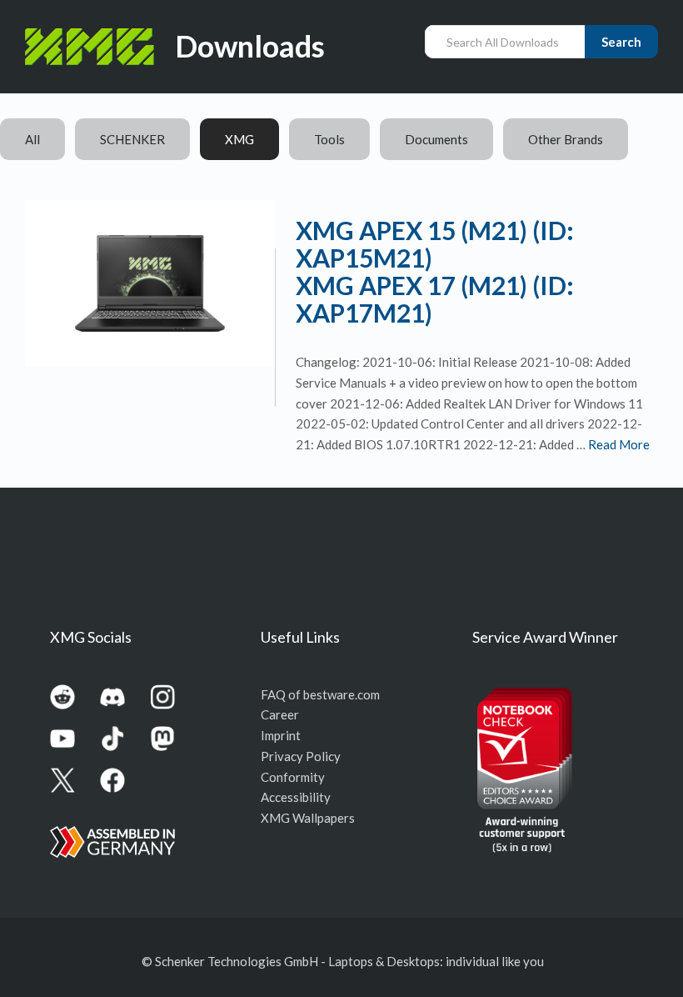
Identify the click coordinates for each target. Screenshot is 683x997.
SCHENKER (132, 139)
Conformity (293, 776)
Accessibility (296, 796)
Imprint (281, 735)
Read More (619, 444)
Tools (329, 139)
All (32, 139)
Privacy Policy (301, 756)
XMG (239, 139)
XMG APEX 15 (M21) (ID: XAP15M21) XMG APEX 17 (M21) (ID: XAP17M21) (435, 271)
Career (280, 714)
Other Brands (565, 139)
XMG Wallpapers (308, 817)
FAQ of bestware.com (320, 694)
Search (621, 41)
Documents (436, 139)
